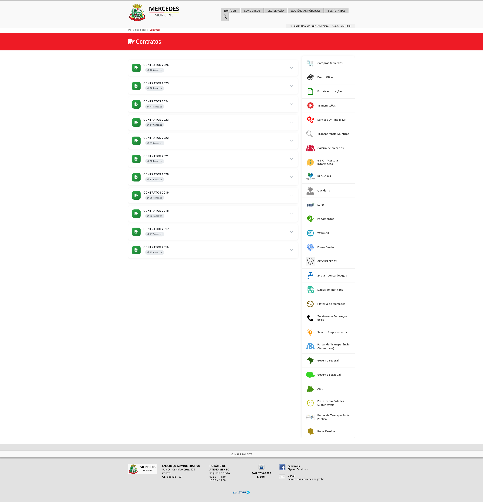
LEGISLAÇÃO (276, 10)
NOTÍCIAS (230, 10)
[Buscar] (225, 20)
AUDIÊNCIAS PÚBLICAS (305, 10)
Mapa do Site (243, 454)
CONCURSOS (252, 10)
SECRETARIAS (336, 10)
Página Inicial (139, 29)
